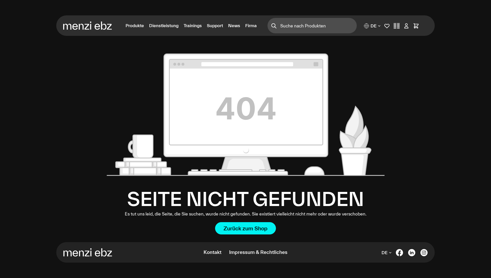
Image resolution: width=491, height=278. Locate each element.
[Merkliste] (387, 25)
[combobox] (318, 25)
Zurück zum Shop (245, 228)
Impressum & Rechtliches (258, 252)
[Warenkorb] (416, 25)
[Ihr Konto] (406, 25)
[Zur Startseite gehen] (90, 26)
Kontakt (212, 252)
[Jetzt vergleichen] (396, 25)
